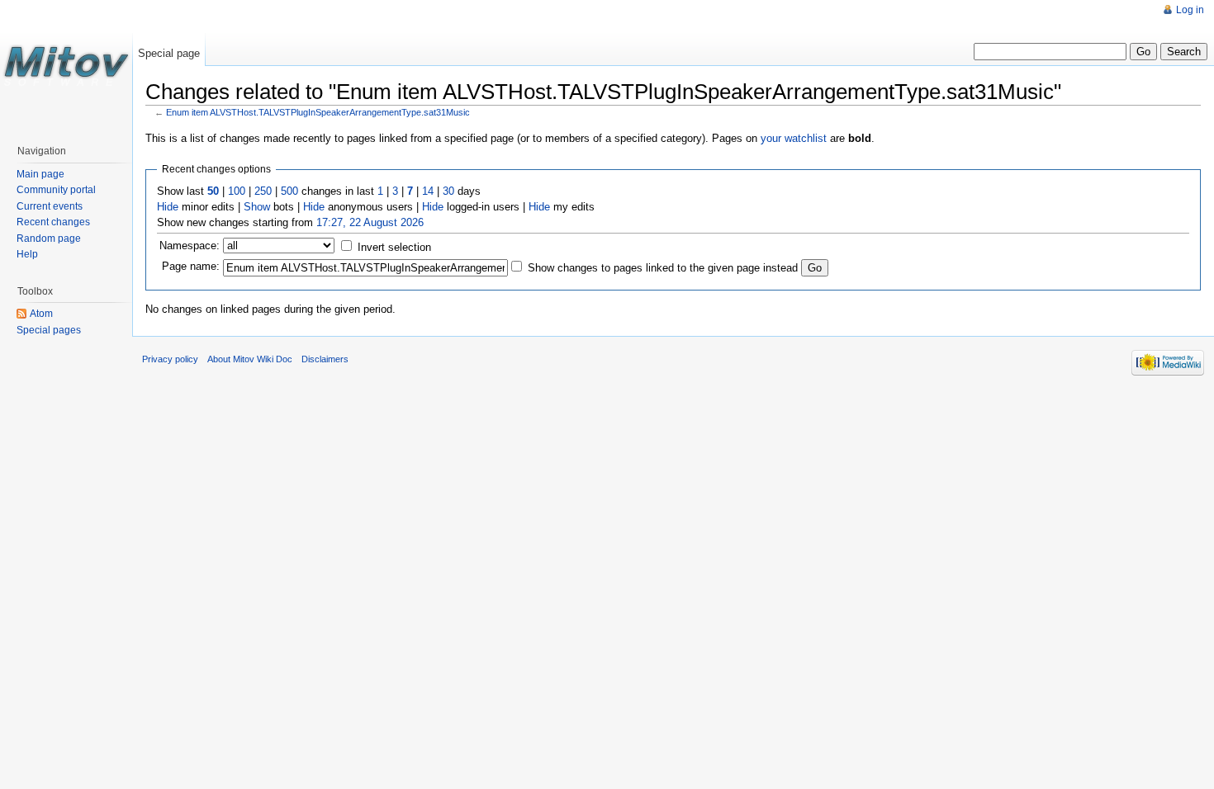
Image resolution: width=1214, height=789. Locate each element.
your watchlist (794, 138)
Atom (41, 313)
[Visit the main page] (66, 66)
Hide (167, 207)
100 (236, 191)
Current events (50, 206)
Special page (169, 53)
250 (263, 191)
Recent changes (53, 222)
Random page (49, 238)
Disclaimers (325, 359)
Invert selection (394, 247)
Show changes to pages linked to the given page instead (663, 268)
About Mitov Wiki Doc (249, 359)
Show (257, 207)
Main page (40, 174)
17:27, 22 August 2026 (370, 222)
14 (428, 191)
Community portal (56, 190)
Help (27, 254)
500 (289, 191)
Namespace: (189, 245)
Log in (1190, 10)
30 (448, 191)
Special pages (49, 330)
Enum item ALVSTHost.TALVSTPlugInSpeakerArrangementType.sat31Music (318, 112)
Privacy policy (170, 359)
